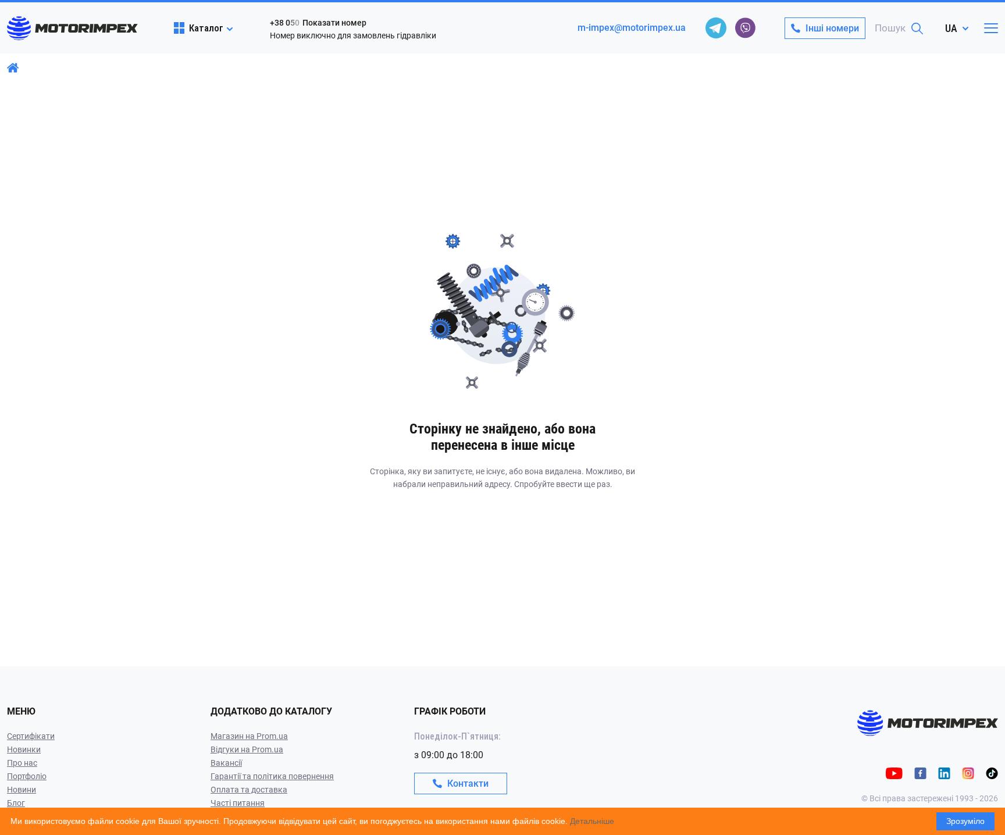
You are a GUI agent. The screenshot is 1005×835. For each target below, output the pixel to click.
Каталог (206, 28)
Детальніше (592, 821)
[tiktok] (992, 772)
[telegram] (716, 28)
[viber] (745, 28)
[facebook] (920, 772)
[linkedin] (944, 772)
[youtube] (894, 772)
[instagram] (968, 772)
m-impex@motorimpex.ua (632, 27)
